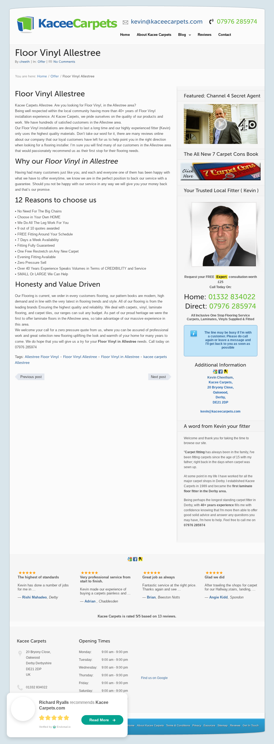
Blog (180, 35)
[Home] (42, 76)
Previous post (31, 377)
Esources (209, 725)
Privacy (196, 725)
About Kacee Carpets (154, 35)
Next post (158, 377)
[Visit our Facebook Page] (220, 371)
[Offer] (41, 61)
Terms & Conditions (178, 725)
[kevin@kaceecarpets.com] (167, 21)
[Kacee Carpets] (67, 34)
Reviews (204, 35)
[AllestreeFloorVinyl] (42, 357)
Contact (224, 35)
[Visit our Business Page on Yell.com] (226, 371)
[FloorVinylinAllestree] (120, 357)
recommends (73, 705)
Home (125, 35)
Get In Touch (251, 725)
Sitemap (223, 725)
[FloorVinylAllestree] (80, 357)
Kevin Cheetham (220, 377)
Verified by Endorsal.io (55, 726)
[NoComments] (61, 61)
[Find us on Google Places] (215, 371)
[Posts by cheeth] (25, 61)
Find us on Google (154, 678)
